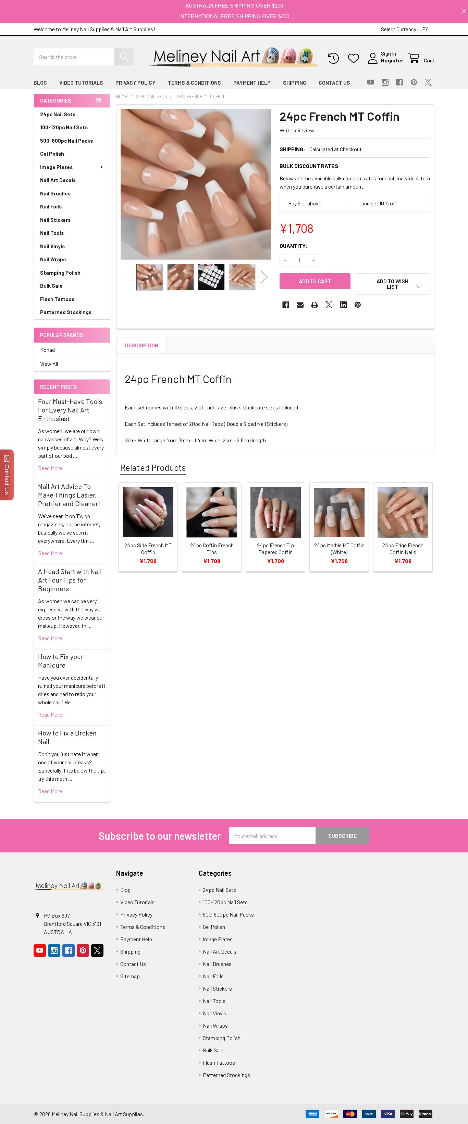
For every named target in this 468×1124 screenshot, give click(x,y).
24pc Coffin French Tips (212, 548)
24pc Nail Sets (57, 114)
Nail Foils (51, 206)
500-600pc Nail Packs (66, 140)
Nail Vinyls (52, 246)
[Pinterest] (414, 82)
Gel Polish (52, 154)
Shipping (294, 83)
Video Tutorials (81, 83)
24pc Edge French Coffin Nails (402, 548)
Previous (127, 276)
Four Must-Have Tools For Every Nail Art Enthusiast (70, 409)
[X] (428, 82)
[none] (196, 184)
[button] (392, 284)
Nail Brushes (55, 193)
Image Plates (56, 167)
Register (392, 60)
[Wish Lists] (355, 58)
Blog (40, 83)
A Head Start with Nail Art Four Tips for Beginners (70, 580)
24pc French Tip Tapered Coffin (275, 548)
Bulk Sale (51, 286)
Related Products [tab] (153, 467)
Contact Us (334, 83)
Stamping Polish (60, 273)
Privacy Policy (135, 83)
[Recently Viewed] (335, 58)
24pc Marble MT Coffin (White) (339, 548)
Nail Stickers (55, 220)
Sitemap (130, 976)
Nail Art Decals (58, 180)
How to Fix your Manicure (60, 660)
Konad (47, 349)
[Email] (300, 305)
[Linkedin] (343, 305)
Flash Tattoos (57, 299)
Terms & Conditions (194, 83)
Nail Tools (52, 233)
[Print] (314, 305)
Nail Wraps (53, 259)
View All (49, 363)
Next (264, 276)
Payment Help (252, 83)
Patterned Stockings (65, 312)
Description (141, 345)
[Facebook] (399, 82)
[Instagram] (385, 82)
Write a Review (297, 130)
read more (50, 468)
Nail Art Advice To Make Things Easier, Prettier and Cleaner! (69, 494)
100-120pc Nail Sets (64, 127)
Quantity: (293, 245)
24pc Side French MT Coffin (148, 548)
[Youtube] (371, 82)
